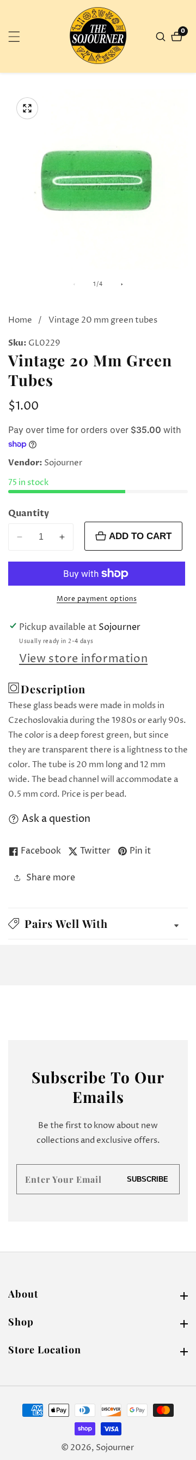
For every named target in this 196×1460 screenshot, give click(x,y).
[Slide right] (122, 284)
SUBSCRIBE (147, 1179)
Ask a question (56, 819)
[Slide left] (74, 284)
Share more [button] (50, 878)
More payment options (97, 599)
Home (20, 320)
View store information (83, 659)
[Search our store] (162, 37)
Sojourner (115, 1448)
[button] (98, 923)
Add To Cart (140, 535)
